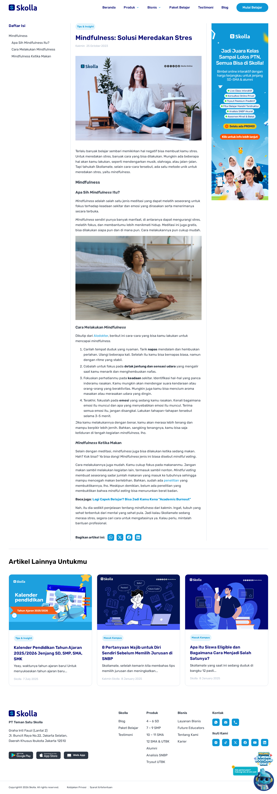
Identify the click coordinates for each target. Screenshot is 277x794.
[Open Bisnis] (159, 7)
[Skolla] (216, 722)
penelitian (171, 480)
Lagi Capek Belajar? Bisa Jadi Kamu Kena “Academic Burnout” (141, 499)
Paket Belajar (128, 728)
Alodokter (101, 336)
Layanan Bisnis (189, 721)
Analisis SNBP (156, 755)
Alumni (151, 748)
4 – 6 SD (152, 721)
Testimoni (125, 735)
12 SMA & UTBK (158, 741)
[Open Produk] (137, 7)
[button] (110, 537)
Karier (182, 741)
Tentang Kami (188, 735)
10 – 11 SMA (155, 735)
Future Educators (191, 728)
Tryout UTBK (155, 762)
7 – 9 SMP (153, 728)
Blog (121, 721)
